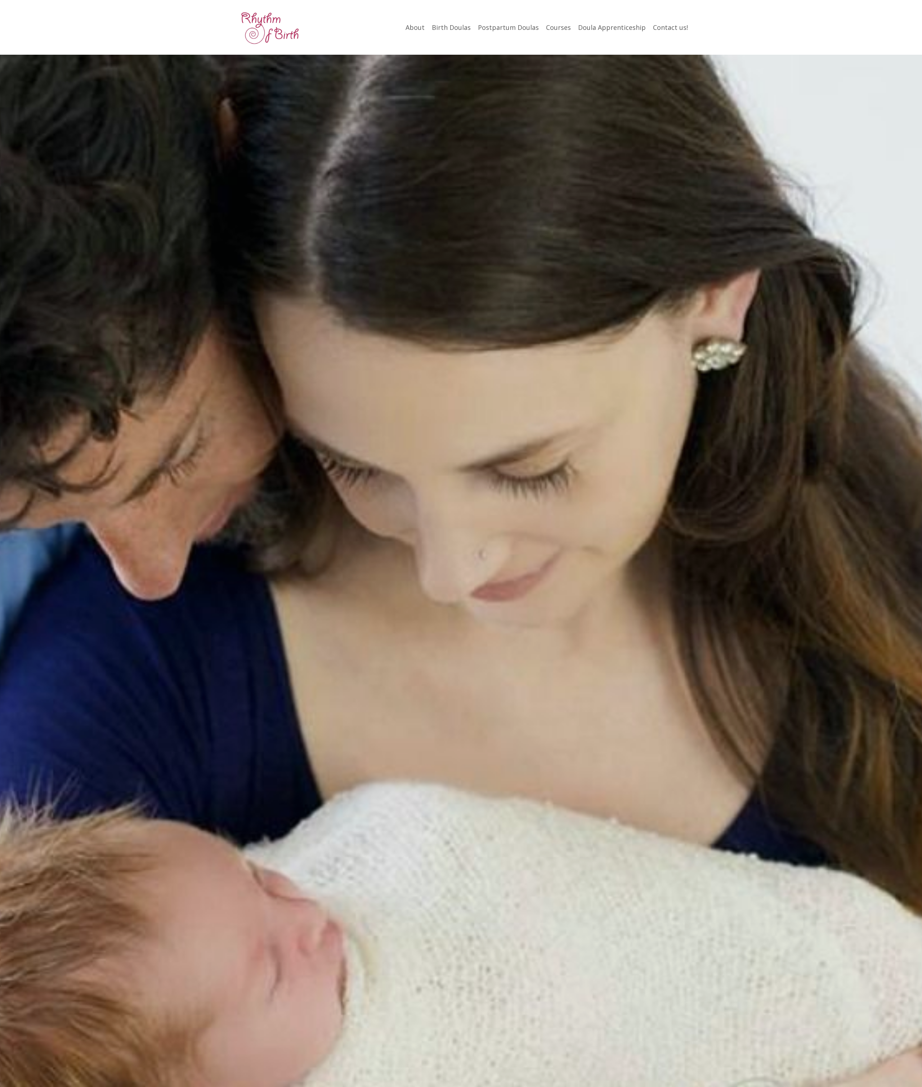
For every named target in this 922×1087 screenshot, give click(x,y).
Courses (558, 27)
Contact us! (670, 27)
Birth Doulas (451, 27)
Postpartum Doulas (508, 27)
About (415, 27)
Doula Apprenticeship (612, 27)
